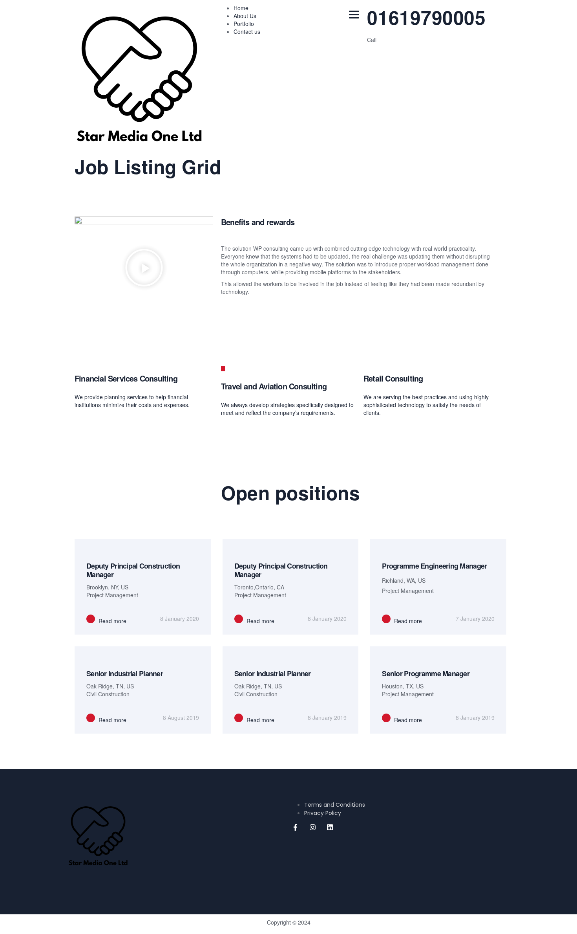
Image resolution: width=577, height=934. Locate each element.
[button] (144, 268)
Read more (111, 621)
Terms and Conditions (334, 805)
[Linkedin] (329, 827)
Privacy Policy (322, 813)
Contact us (247, 31)
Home (241, 8)
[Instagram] (312, 827)
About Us (245, 16)
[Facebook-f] (295, 827)
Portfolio (244, 24)
